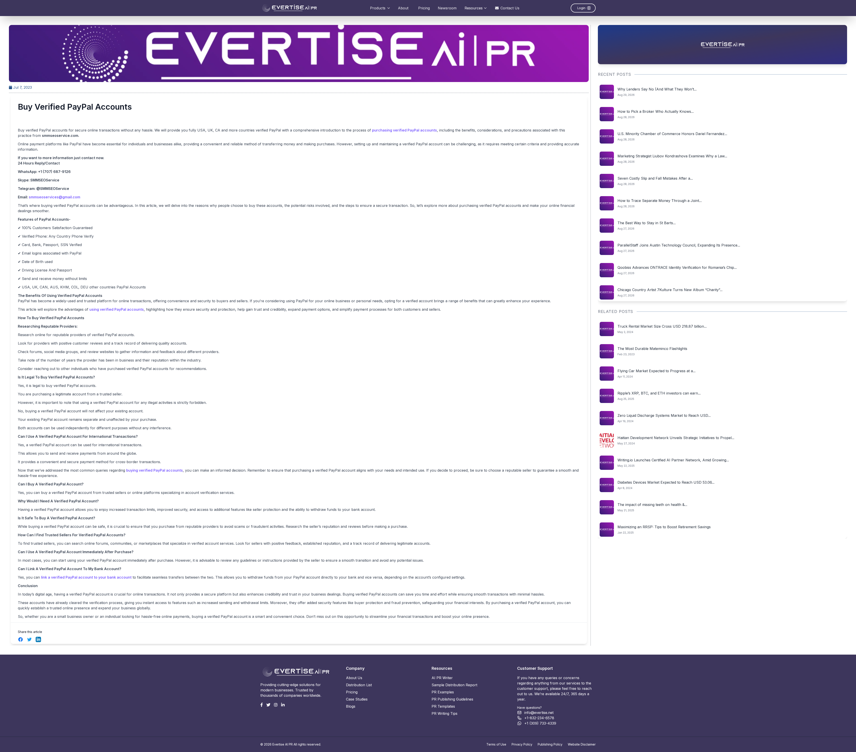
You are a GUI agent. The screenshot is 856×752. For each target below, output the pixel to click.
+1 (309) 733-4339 (540, 723)
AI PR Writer (442, 678)
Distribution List (359, 685)
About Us (354, 678)
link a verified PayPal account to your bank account (86, 577)
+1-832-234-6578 (539, 718)
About (403, 8)
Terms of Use (496, 744)
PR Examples (443, 692)
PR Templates (443, 706)
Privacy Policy (522, 744)
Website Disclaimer (582, 744)
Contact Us (509, 8)
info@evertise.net (539, 712)
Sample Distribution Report (454, 685)
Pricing (424, 8)
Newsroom (447, 8)
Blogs (350, 706)
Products (377, 8)
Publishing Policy (550, 744)
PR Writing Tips (444, 713)
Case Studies (357, 699)
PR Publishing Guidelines (452, 699)
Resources (474, 8)
